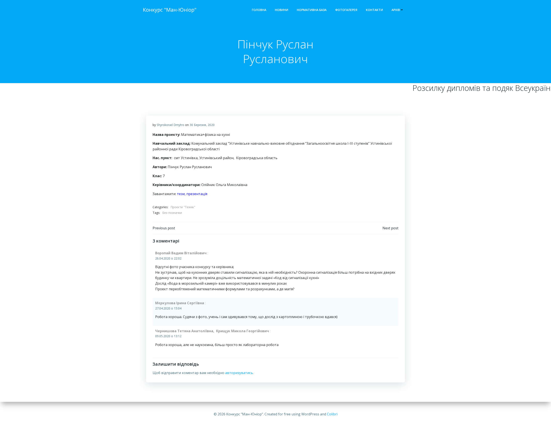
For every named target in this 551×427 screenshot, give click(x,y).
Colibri (332, 414)
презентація (196, 193)
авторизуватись (239, 372)
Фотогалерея (346, 10)
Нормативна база (312, 10)
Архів (396, 10)
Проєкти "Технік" (182, 207)
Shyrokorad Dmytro (170, 125)
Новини (281, 10)
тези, (181, 193)
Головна (259, 10)
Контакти (374, 10)
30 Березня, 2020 (202, 125)
